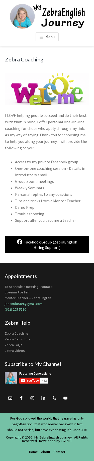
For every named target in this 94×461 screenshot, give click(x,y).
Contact (59, 452)
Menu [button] (50, 36)
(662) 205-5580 (15, 309)
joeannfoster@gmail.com (24, 303)
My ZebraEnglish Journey (53, 437)
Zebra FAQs (13, 345)
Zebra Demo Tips (17, 339)
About (45, 452)
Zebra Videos (15, 350)
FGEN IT (66, 441)
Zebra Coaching (16, 333)
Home (33, 452)
